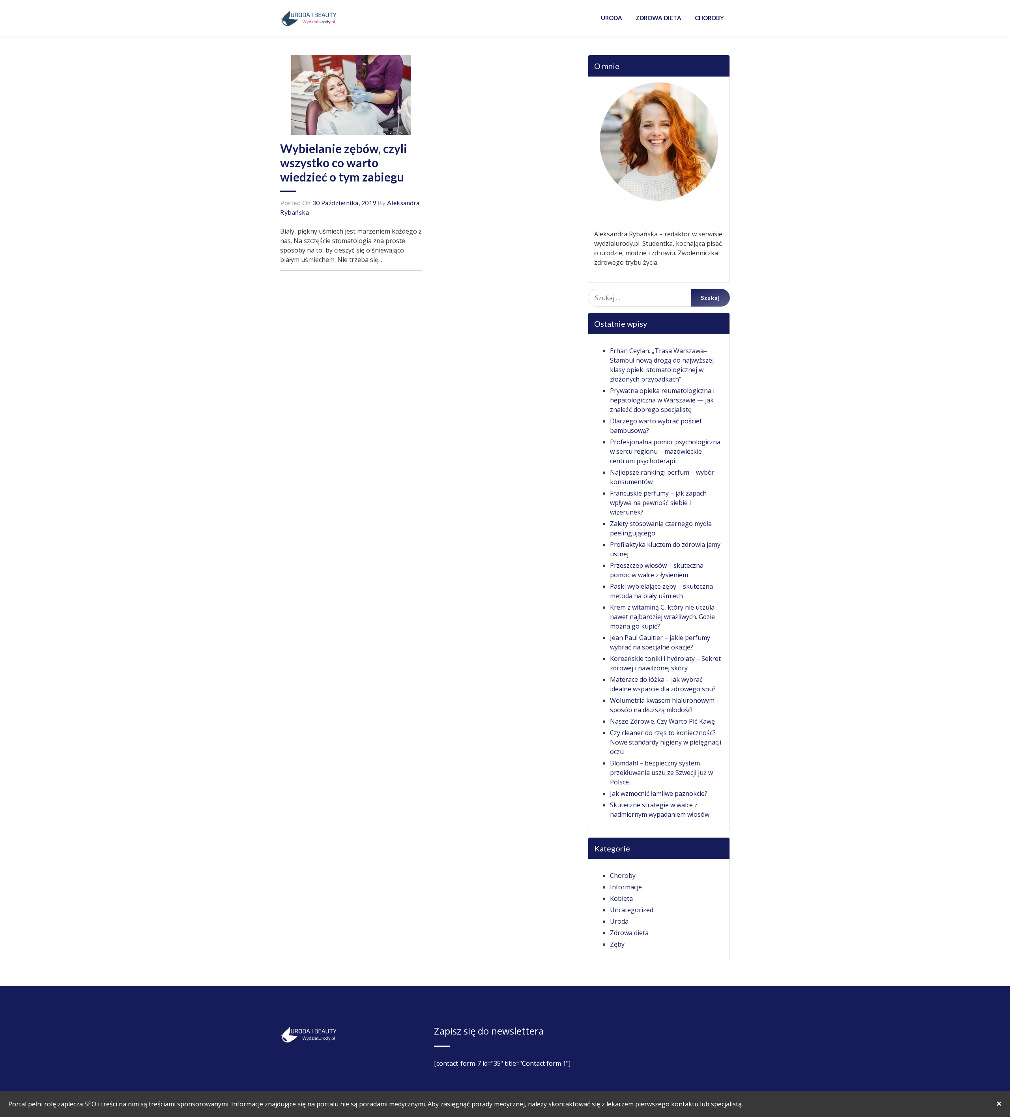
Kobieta (621, 898)
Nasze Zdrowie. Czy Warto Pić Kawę (662, 721)
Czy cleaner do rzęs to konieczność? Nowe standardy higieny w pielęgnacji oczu (665, 742)
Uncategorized (631, 910)
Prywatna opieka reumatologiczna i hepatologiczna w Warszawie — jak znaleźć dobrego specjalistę (662, 400)
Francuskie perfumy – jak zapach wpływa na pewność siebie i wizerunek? (658, 502)
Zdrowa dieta (629, 932)
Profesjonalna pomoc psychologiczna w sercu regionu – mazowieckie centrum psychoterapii (665, 451)
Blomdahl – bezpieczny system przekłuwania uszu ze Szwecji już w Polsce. (661, 772)
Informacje (626, 887)
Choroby (623, 875)
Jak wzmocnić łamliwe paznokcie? (658, 793)
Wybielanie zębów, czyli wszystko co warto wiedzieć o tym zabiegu (343, 162)
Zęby (617, 944)
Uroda (619, 921)
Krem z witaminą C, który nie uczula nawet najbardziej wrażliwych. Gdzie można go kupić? (662, 617)
